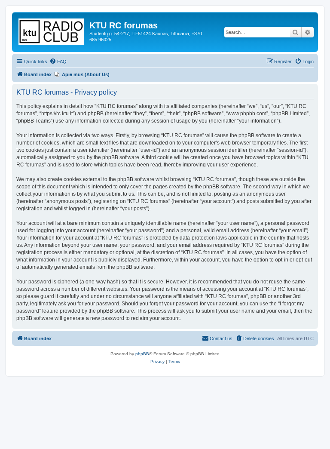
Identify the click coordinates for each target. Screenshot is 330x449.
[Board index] (51, 30)
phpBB (142, 353)
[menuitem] (58, 61)
